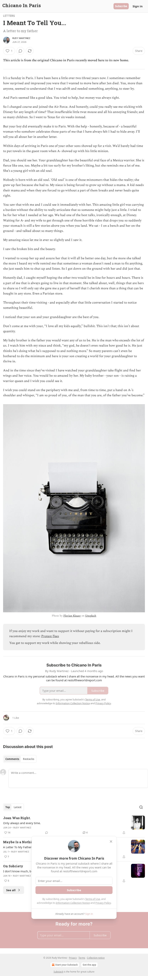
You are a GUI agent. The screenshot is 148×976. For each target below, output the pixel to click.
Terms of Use (92, 899)
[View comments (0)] (20, 51)
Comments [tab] (12, 759)
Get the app (89, 964)
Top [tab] (7, 807)
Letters (9, 15)
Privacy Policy (103, 902)
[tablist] (19, 759)
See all (11, 890)
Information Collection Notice (73, 902)
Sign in (138, 6)
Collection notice (96, 957)
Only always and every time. (22, 823)
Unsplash (90, 616)
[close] (111, 841)
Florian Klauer (72, 616)
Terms (81, 957)
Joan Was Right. (17, 818)
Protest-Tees (50, 636)
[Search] (141, 807)
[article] (74, 825)
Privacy (73, 957)
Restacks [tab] (28, 759)
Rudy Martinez (21, 38)
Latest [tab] (18, 807)
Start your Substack (66, 964)
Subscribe (121, 6)
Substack (58, 971)
